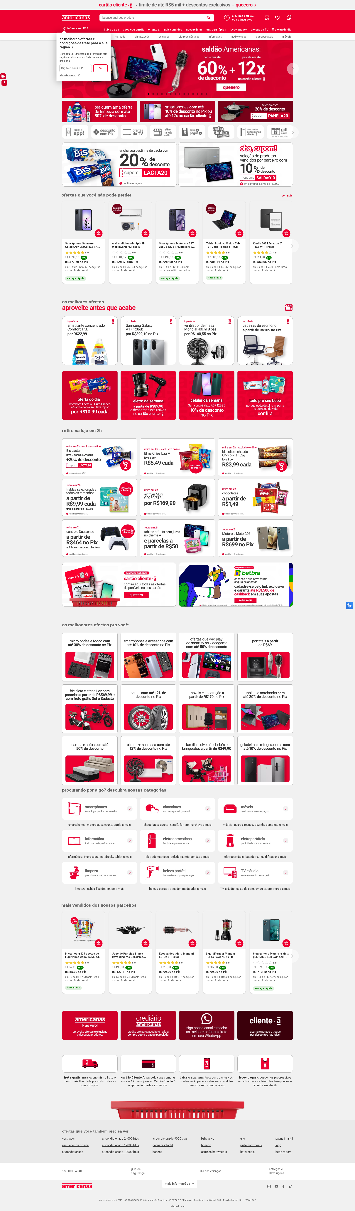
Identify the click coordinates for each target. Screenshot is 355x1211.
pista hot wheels (251, 1145)
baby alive (207, 1138)
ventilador (68, 1138)
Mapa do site (177, 1206)
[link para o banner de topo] (177, 8)
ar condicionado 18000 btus (120, 1152)
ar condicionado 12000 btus (120, 1145)
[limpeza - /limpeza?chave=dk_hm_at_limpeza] (99, 873)
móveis (286, 36)
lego (278, 1145)
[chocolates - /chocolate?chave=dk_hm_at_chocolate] (177, 809)
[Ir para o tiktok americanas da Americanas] (290, 1186)
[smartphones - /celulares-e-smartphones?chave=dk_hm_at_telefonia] (99, 809)
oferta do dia (283, 29)
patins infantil (284, 1138)
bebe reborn (283, 1152)
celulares (164, 36)
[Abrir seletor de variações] (97, 233)
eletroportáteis (264, 36)
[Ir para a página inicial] (77, 1186)
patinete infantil (163, 1145)
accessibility (4, 83)
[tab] (148, 94)
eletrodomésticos (189, 36)
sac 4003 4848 (72, 1171)
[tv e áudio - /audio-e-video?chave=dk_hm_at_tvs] (255, 873)
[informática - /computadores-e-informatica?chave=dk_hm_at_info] (99, 841)
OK (100, 68)
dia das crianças (211, 1171)
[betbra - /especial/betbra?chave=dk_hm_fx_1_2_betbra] (236, 585)
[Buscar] (209, 17)
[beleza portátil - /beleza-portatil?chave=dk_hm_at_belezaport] (177, 873)
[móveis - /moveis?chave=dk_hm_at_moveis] (255, 809)
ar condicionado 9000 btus (170, 1138)
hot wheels (247, 1152)
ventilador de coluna (75, 1145)
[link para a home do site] (76, 18)
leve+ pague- (238, 29)
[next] (292, 246)
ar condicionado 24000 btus (120, 1138)
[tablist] (177, 94)
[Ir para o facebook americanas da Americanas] (283, 1186)
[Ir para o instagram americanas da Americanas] (269, 1186)
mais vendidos (172, 29)
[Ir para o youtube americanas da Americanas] (276, 1186)
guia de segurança (138, 1171)
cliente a (154, 29)
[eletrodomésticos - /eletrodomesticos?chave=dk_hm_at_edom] (177, 841)
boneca (157, 1152)
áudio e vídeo (238, 36)
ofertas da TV (259, 29)
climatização (142, 36)
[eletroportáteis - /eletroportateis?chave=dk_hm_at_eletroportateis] (255, 841)
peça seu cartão (133, 29)
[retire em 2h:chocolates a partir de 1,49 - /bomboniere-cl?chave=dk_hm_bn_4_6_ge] (255, 497)
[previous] (61, 246)
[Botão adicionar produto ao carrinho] (191, 233)
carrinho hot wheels (214, 1152)
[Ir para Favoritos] (277, 17)
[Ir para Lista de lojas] (267, 17)
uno (242, 1138)
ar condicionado (72, 1152)
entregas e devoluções (276, 1171)
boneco (206, 1145)
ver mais (287, 195)
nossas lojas (194, 29)
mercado (120, 36)
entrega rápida (216, 29)
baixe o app (111, 29)
